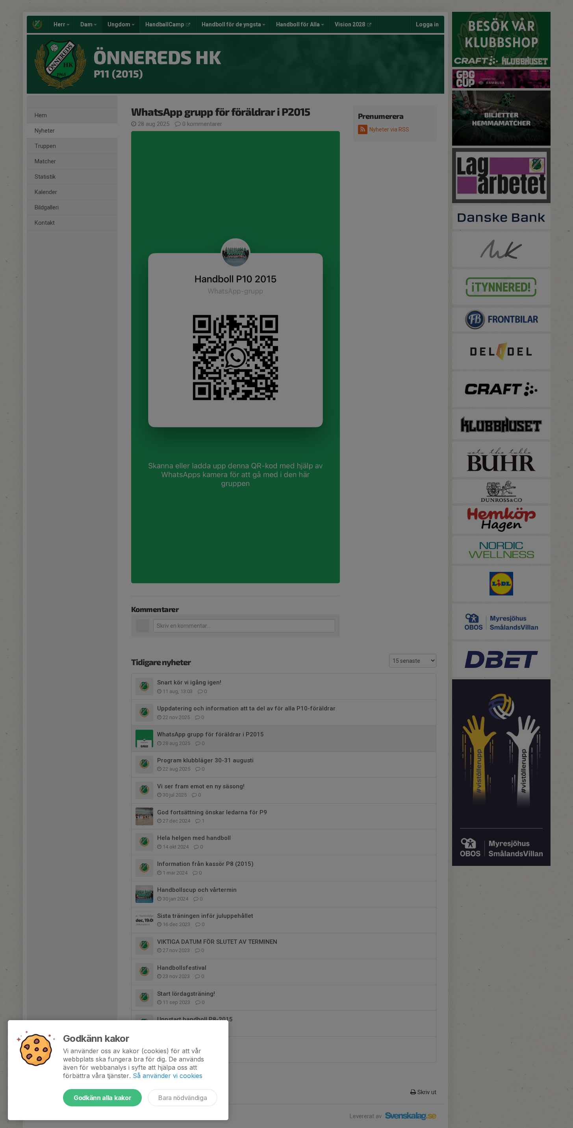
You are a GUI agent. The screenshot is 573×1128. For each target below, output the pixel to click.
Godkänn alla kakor (102, 1098)
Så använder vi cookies (167, 1076)
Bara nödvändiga (182, 1098)
